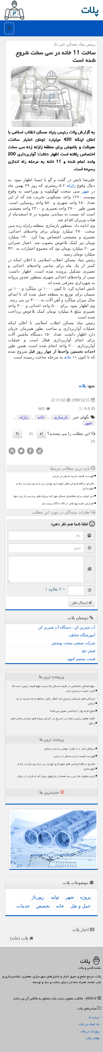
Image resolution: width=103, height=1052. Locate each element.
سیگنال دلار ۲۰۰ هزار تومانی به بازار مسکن (69, 749)
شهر (85, 191)
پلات (90, 10)
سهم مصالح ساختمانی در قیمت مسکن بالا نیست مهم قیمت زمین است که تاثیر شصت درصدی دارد (53, 688)
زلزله (71, 185)
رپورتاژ (37, 897)
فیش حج (88, 651)
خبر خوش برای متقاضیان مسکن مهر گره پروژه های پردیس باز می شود (53, 496)
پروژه (85, 897)
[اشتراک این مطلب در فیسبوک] (30, 450)
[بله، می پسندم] (41, 433)
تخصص (43, 906)
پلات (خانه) (19, 938)
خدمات (23, 906)
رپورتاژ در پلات (90, 1031)
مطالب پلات (93, 1038)
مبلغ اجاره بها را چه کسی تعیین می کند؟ (72, 711)
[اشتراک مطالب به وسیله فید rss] (12, 450)
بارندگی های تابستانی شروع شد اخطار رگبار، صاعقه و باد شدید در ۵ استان (56, 701)
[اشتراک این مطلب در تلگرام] (39, 450)
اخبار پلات (81, 930)
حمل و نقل (80, 906)
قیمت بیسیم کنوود (81, 659)
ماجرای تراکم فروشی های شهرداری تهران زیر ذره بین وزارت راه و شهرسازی (55, 486)
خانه (67, 357)
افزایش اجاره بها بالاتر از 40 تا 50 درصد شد (68, 503)
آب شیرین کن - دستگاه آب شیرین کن (66, 627)
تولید (55, 897)
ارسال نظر (80, 603)
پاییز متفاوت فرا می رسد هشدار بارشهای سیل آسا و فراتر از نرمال (56, 776)
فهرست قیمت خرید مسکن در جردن (73, 476)
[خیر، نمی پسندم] (17, 433)
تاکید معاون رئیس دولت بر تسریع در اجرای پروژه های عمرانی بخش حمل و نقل (53, 721)
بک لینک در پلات (89, 1024)
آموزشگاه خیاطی (82, 635)
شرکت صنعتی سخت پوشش (73, 643)
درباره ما (94, 1017)
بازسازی (61, 417)
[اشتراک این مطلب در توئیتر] (21, 450)
